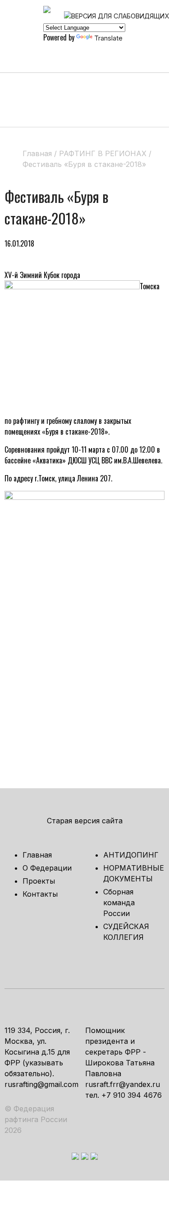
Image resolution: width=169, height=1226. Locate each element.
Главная (37, 854)
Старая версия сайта (85, 820)
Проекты (39, 880)
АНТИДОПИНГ (131, 854)
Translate (108, 38)
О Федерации (47, 867)
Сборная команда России (119, 902)
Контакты (40, 893)
